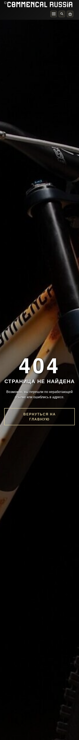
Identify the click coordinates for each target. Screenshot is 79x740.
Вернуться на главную (39, 417)
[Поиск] (62, 14)
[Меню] (53, 14)
